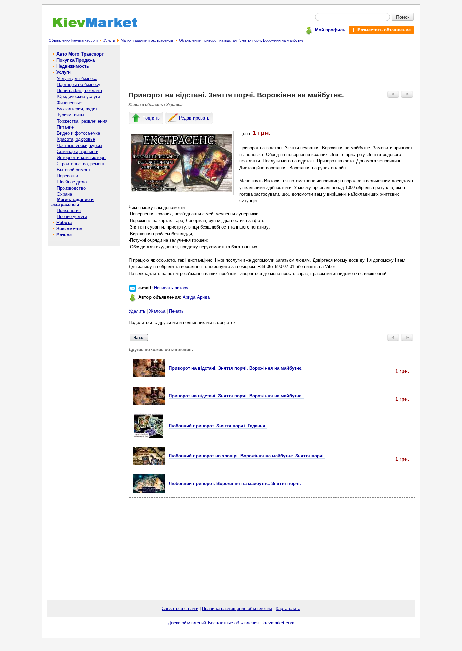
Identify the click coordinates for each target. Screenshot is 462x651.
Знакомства (69, 228)
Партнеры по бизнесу (78, 84)
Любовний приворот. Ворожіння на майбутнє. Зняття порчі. (235, 483)
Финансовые (69, 102)
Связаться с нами (180, 608)
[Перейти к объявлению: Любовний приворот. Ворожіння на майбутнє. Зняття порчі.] (149, 491)
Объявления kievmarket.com (73, 40)
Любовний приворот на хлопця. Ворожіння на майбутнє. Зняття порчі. (247, 455)
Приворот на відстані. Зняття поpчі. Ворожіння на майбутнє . (236, 395)
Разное (64, 234)
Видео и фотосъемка (78, 133)
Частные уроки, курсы (79, 145)
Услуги (109, 40)
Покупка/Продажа (75, 60)
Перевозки (67, 175)
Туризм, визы (70, 114)
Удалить (137, 311)
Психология (69, 210)
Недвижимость (72, 66)
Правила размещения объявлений (237, 608)
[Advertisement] (272, 70)
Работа (64, 222)
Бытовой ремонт (73, 169)
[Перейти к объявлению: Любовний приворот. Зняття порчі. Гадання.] (148, 436)
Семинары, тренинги (77, 151)
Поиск (402, 16)
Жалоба (157, 311)
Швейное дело (72, 182)
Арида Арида (196, 297)
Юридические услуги (78, 96)
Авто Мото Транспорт (80, 54)
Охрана (64, 194)
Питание (65, 127)
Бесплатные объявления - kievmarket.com (251, 622)
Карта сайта (288, 608)
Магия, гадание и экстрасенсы (147, 40)
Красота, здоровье (76, 139)
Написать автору (171, 287)
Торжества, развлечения (82, 121)
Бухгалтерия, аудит (77, 108)
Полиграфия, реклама (79, 90)
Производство (71, 188)
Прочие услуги (72, 216)
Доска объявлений (187, 622)
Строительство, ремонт (81, 163)
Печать (176, 311)
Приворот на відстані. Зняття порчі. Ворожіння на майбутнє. (236, 368)
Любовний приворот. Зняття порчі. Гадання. (218, 425)
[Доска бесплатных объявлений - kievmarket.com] (91, 26)
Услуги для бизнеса (77, 78)
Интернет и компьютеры (81, 157)
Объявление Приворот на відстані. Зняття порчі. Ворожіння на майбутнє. (241, 40)
